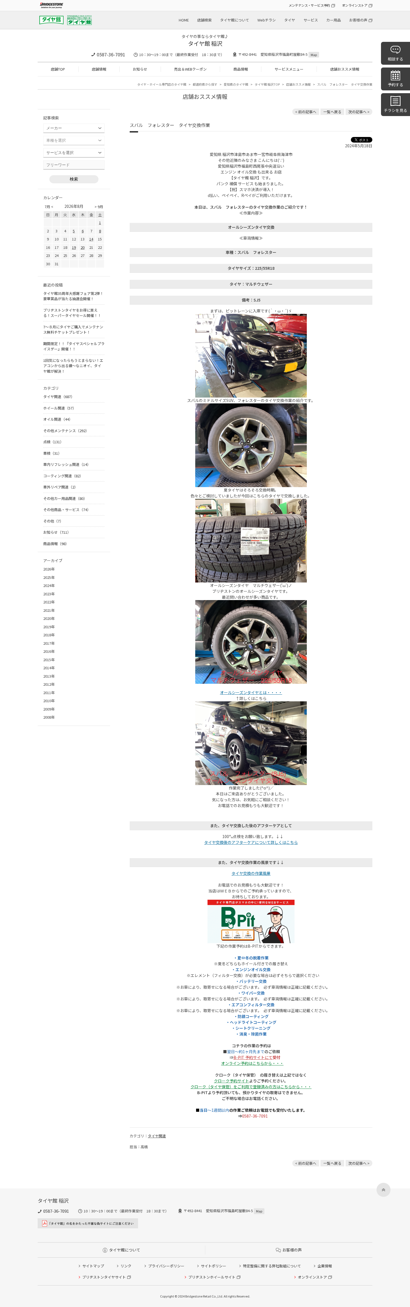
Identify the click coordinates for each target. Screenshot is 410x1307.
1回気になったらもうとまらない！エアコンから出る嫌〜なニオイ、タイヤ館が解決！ (73, 366)
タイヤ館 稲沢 (205, 43)
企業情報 (324, 1266)
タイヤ (289, 20)
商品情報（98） (56, 543)
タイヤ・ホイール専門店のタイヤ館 (161, 84)
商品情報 (240, 69)
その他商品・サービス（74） (67, 509)
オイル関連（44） (58, 419)
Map (314, 54)
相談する (395, 59)
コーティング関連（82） (63, 475)
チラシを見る (395, 110)
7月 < (49, 206)
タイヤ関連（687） (58, 396)
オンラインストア (354, 5)
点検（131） (53, 441)
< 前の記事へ (305, 111)
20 (83, 247)
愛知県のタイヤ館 (236, 84)
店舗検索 (204, 20)
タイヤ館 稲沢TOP (267, 84)
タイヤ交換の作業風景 (251, 873)
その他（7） (53, 521)
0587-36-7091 (111, 54)
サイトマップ (93, 1266)
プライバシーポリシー (166, 1266)
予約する (395, 84)
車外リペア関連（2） (60, 487)
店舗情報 (99, 69)
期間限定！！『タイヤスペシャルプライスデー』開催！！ (74, 346)
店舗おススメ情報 (344, 69)
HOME (184, 20)
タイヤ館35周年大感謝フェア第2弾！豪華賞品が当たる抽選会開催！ (73, 296)
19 (74, 247)
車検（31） (52, 453)
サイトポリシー (213, 1266)
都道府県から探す (205, 84)
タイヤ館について (234, 20)
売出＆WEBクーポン (190, 69)
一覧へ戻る (332, 111)
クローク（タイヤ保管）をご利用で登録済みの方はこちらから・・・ (251, 1086)
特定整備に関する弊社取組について (272, 1266)
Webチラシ (266, 20)
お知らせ (140, 69)
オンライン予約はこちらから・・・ (252, 1063)
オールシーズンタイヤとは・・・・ (251, 692)
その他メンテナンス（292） (66, 430)
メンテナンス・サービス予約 (309, 5)
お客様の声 (358, 20)
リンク (125, 1266)
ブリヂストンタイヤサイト (104, 1277)
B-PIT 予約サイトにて (252, 1057)
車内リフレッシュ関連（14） (67, 464)
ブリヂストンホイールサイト (211, 1277)
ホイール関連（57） (59, 408)
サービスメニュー (288, 69)
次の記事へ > (359, 111)
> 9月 (99, 206)
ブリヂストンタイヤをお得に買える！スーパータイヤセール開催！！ (72, 312)
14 (91, 239)
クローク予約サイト (231, 1081)
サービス (310, 20)
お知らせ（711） (57, 532)
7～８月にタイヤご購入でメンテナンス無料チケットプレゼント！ (73, 329)
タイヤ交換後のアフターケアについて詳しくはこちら (251, 842)
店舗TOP (58, 69)
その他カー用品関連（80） (65, 498)
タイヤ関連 (157, 1135)
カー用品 (333, 20)
